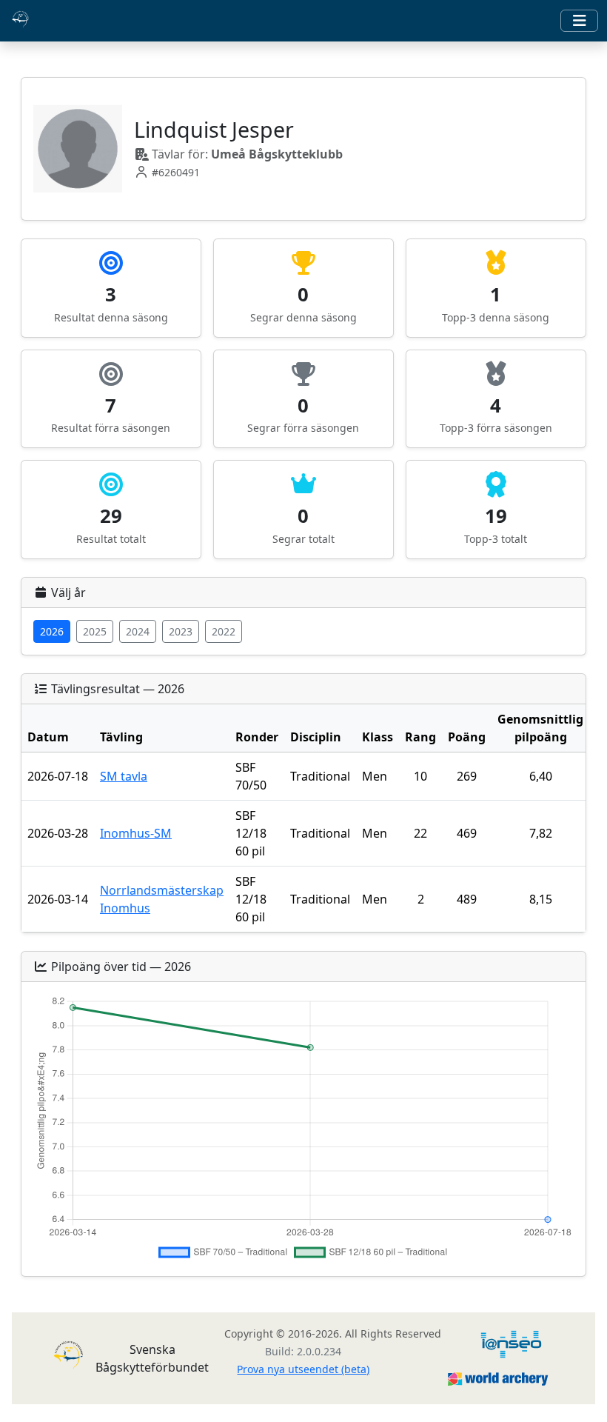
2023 (180, 631)
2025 (95, 631)
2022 (223, 631)
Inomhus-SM (136, 833)
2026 (52, 631)
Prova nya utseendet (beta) (303, 1369)
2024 (138, 631)
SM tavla (123, 776)
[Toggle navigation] (579, 21)
